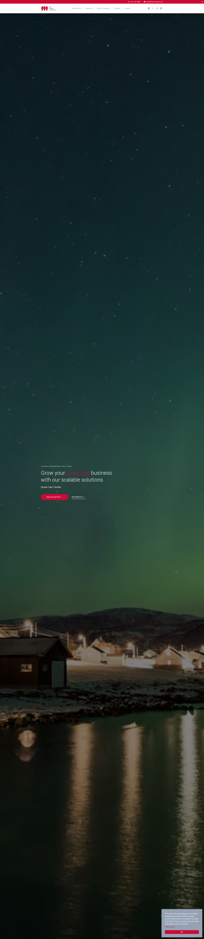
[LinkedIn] (161, 8)
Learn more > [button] (170, 927)
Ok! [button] (182, 932)
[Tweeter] (153, 8)
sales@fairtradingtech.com (154, 1)
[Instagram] (157, 8)
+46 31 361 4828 (135, 1)
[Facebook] (149, 8)
